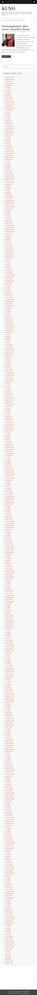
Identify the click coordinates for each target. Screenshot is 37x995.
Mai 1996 (7, 782)
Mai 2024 (7, 91)
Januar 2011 (8, 420)
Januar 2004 (8, 593)
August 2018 (8, 233)
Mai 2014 (7, 338)
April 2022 (8, 143)
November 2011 (9, 400)
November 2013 (9, 350)
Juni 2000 (8, 681)
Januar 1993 (8, 864)
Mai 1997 (7, 757)
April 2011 (8, 414)
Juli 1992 (7, 877)
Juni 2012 (8, 385)
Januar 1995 (8, 815)
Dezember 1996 (9, 768)
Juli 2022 (7, 137)
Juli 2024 (7, 87)
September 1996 (9, 774)
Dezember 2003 (9, 595)
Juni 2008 (8, 484)
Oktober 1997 (9, 747)
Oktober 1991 (9, 895)
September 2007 (9, 503)
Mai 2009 (7, 461)
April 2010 (8, 439)
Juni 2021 (8, 163)
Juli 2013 (7, 359)
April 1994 (8, 834)
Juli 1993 (7, 852)
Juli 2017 (7, 260)
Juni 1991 (8, 903)
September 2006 (9, 527)
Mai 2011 (7, 412)
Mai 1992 (7, 881)
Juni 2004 (8, 583)
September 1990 (9, 922)
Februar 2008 (9, 492)
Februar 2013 (9, 369)
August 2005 (8, 554)
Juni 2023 (8, 114)
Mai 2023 (7, 116)
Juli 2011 (7, 408)
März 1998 (8, 737)
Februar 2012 (9, 394)
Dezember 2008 (9, 472)
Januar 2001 (8, 667)
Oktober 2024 (9, 81)
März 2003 (8, 614)
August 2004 (8, 579)
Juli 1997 (7, 753)
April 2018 (8, 241)
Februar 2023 (9, 122)
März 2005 (8, 564)
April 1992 (8, 883)
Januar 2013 (8, 371)
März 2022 (8, 145)
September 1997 (9, 749)
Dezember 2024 (9, 77)
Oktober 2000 (9, 673)
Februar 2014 (9, 344)
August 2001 (8, 653)
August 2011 (8, 406)
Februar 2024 (9, 98)
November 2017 (9, 252)
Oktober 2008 (9, 476)
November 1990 (9, 918)
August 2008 (8, 480)
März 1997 (8, 762)
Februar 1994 (9, 838)
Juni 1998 (8, 731)
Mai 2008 (7, 486)
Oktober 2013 (9, 352)
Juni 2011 (7, 410)
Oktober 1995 (9, 797)
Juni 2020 (8, 188)
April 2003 (8, 612)
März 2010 (8, 441)
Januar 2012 (8, 396)
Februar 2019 (9, 221)
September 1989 (9, 947)
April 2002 (8, 636)
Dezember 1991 (9, 891)
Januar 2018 (8, 248)
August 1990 (8, 924)
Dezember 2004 (9, 570)
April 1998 (8, 735)
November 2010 (9, 424)
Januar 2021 (8, 174)
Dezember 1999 (9, 694)
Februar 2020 (9, 196)
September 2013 (9, 354)
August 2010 (8, 431)
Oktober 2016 (9, 278)
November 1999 (9, 696)
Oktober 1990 (9, 920)
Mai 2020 (7, 190)
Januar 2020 (8, 198)
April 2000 (8, 686)
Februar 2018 (9, 246)
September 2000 (9, 675)
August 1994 (8, 825)
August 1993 (8, 850)
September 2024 (9, 83)
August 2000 (8, 677)
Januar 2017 (8, 272)
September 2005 (9, 552)
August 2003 (8, 603)
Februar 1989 (9, 961)
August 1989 (8, 949)
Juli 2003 (7, 605)
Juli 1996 (7, 778)
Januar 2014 (8, 346)
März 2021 (8, 169)
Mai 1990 (7, 930)
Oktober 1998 (9, 722)
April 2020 (8, 192)
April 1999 (8, 710)
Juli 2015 (7, 309)
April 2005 (8, 562)
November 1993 (9, 844)
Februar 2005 (9, 566)
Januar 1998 (8, 741)
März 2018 (8, 244)
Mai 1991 (7, 905)
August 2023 (8, 110)
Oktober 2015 (9, 303)
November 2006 (9, 523)
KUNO (8, 8)
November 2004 (9, 572)
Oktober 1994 (9, 821)
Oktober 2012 (9, 377)
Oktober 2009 (9, 451)
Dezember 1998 (9, 718)
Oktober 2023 (9, 106)
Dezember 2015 (9, 299)
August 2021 (8, 159)
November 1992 (9, 869)
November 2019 (9, 202)
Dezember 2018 (9, 225)
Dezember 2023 (9, 102)
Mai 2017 (7, 264)
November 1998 (9, 720)
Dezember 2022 (9, 126)
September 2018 (9, 231)
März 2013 (8, 367)
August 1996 (8, 776)
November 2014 (9, 326)
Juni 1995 (8, 805)
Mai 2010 (7, 437)
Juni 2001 (8, 657)
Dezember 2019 (9, 200)
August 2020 (8, 184)
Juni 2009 (8, 459)
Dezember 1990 (9, 916)
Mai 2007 (7, 511)
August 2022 (8, 135)
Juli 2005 (7, 556)
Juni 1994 (8, 829)
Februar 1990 (9, 936)
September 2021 (9, 157)
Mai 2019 (7, 215)
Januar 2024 (8, 100)
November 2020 (9, 178)
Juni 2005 (8, 558)
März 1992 (8, 885)
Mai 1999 (7, 708)
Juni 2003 (8, 607)
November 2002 (9, 622)
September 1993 (9, 848)
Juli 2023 (7, 112)
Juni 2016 (8, 287)
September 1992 (9, 873)
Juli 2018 (7, 235)
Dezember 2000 (9, 669)
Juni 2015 (8, 311)
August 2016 (8, 283)
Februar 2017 (9, 270)
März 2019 (8, 219)
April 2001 (8, 661)
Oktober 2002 (9, 624)
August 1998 (8, 727)
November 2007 (9, 498)
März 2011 (8, 416)
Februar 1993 (9, 862)
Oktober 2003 (9, 599)
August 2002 (8, 628)
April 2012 (8, 389)
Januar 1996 (8, 790)
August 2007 (8, 505)
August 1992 (8, 875)
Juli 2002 (7, 630)
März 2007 (8, 515)
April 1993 (8, 858)
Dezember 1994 (9, 817)
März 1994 (8, 836)
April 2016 (8, 291)
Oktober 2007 (9, 501)
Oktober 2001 (9, 649)
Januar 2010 (8, 445)
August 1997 (8, 751)
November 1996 (9, 770)
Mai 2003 (7, 609)
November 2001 (9, 646)
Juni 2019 (8, 213)
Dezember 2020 (9, 176)
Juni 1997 (8, 755)
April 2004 (8, 587)
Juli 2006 (7, 531)
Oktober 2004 (9, 574)
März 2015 (8, 317)
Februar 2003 (9, 616)
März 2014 (8, 342)
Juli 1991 (7, 901)
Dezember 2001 (9, 644)
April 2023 (8, 118)
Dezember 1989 (9, 940)
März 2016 (8, 293)
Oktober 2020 (9, 180)
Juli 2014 (7, 334)
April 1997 (8, 760)
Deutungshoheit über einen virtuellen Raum (16, 28)
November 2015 (9, 301)
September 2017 (9, 256)
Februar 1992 (9, 887)
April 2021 (8, 167)
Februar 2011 (9, 418)
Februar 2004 (9, 591)
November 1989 (9, 942)
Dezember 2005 (9, 546)
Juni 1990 (8, 928)
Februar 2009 (9, 468)
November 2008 (9, 474)
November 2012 (9, 375)
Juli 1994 (7, 827)
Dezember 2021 (9, 151)
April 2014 (8, 340)
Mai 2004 (7, 585)
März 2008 (8, 490)
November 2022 (9, 128)
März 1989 (8, 959)
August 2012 (8, 381)
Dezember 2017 (9, 250)
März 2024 (8, 96)
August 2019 (8, 209)
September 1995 (9, 799)
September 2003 (9, 601)
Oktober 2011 (9, 402)
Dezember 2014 (9, 324)
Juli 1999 (7, 704)
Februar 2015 (9, 320)
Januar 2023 (8, 124)
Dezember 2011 (9, 398)
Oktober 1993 (9, 846)
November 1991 (9, 893)
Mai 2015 (7, 313)
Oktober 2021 (9, 155)
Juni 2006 (8, 533)
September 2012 (9, 379)
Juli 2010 (7, 433)
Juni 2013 (8, 361)
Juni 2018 (8, 237)
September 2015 (9, 305)
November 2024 (9, 79)
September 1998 (9, 725)
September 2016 (9, 281)
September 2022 (9, 132)
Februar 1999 (9, 714)
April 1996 (8, 784)
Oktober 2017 (9, 254)
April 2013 (8, 365)
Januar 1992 (8, 889)
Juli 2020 (7, 186)
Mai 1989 (7, 955)
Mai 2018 (7, 239)
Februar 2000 (9, 690)
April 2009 (8, 464)
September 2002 (9, 626)
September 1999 (9, 700)
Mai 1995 (7, 807)
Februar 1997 (9, 764)
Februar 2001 (9, 665)
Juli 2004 (7, 581)
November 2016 (9, 276)
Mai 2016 (7, 289)
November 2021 (9, 153)
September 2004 (9, 577)
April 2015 (8, 315)
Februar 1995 (9, 813)
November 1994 (9, 819)
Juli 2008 (7, 482)
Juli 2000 (7, 679)
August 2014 (8, 332)
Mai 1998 (7, 733)
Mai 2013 (7, 363)
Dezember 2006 (9, 521)
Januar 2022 (8, 149)
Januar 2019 (8, 223)
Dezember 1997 (9, 743)
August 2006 (8, 529)
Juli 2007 (7, 507)
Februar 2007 (9, 517)
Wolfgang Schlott (7, 31)
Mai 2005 (7, 560)
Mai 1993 (7, 856)
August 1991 (8, 899)
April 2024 (8, 93)
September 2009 (9, 453)
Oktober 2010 (9, 426)
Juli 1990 (7, 926)
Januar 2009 (8, 470)
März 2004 (8, 589)
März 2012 (8, 392)
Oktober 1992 (9, 871)
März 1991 (8, 910)
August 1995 (8, 801)
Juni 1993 (8, 854)
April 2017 (8, 266)
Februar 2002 (9, 640)
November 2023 (9, 104)
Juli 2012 (7, 383)
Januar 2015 (8, 322)
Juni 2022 (8, 139)
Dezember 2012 (9, 373)
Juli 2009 (7, 457)
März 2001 (8, 663)
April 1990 (8, 932)
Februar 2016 (9, 295)
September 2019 (9, 206)
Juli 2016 (7, 285)
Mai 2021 (7, 165)
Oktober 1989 (9, 945)
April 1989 (8, 957)
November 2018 (9, 227)
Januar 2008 (8, 494)
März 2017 (8, 268)
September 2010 (9, 429)
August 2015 (8, 307)
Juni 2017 (8, 262)
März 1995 (8, 811)
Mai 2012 (7, 387)
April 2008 (8, 488)
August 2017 (8, 258)
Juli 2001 (7, 655)
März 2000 (8, 688)
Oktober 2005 (9, 550)
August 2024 (8, 85)
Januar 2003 (8, 618)
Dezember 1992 (9, 866)
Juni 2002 (8, 632)
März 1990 (8, 934)
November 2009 (9, 449)
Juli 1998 (7, 729)
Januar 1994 (8, 840)
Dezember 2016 (9, 274)
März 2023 (8, 120)
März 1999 (8, 712)
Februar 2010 (9, 443)
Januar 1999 (8, 716)
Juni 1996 (8, 780)
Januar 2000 (8, 692)
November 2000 (9, 671)
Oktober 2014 (9, 328)
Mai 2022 (7, 141)
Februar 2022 (9, 147)
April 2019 (8, 217)
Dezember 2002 (9, 620)
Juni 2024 (8, 89)
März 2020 (8, 194)
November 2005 (9, 548)
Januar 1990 (8, 938)
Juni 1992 (8, 879)
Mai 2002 (7, 634)
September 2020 (9, 182)
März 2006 (8, 540)
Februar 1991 (9, 912)
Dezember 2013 (9, 348)
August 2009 (8, 455)
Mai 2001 (7, 659)
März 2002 (8, 638)
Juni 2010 (8, 435)
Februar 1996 (9, 788)
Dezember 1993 (9, 842)
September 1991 (9, 897)
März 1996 (8, 786)
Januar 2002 (8, 642)
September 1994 (9, 823)
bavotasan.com (25, 993)
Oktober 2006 (9, 525)
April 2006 (8, 537)
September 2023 (9, 108)
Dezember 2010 (9, 422)
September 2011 (9, 404)
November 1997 (9, 745)
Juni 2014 (8, 336)
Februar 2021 (9, 172)
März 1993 (8, 860)
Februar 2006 (9, 542)
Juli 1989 (7, 951)
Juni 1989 (8, 953)
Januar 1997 (8, 766)
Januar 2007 (8, 519)
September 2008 (9, 478)
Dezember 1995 (9, 792)
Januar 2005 (8, 568)
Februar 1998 (9, 739)
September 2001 (9, 651)
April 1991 (8, 908)
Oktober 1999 (9, 698)
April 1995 (8, 809)
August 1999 (8, 702)
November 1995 (9, 794)
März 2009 (8, 466)
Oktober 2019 (9, 204)
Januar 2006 (8, 544)
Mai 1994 (7, 831)
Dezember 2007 (9, 496)
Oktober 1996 (9, 772)
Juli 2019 (7, 211)
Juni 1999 (8, 706)
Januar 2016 (8, 297)
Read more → (6, 56)
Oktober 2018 (9, 229)
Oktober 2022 (9, 130)
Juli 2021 (7, 161)
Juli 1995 (7, 803)
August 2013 (8, 357)
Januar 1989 (8, 963)
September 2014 (9, 330)
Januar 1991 (8, 914)
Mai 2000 (7, 683)
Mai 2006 (7, 535)
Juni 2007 (8, 509)
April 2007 (8, 513)
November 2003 (9, 597)
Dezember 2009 (9, 447)
